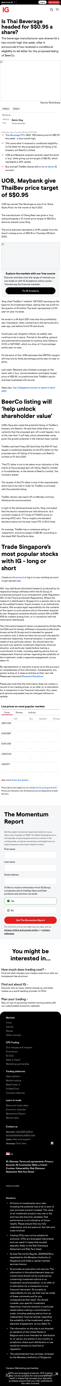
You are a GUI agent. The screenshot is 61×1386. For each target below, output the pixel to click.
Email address (11, 874)
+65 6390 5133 (23, 1131)
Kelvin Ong (17, 120)
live (43, 166)
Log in (42, 2)
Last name (9, 861)
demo (51, 166)
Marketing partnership (27, 1368)
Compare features (15, 1092)
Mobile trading (13, 1080)
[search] (51, 10)
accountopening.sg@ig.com (20, 1135)
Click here (21, 1143)
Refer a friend (39, 1164)
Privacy (49, 1161)
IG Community (23, 1164)
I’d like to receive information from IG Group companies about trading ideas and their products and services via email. (27, 890)
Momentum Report (15, 1113)
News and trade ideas (17, 1105)
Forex (7, 712)
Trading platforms (15, 1071)
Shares (16, 108)
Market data (12, 1117)
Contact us (11, 1126)
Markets (10, 1017)
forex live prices (20, 780)
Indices (6, 108)
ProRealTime (12, 1088)
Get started (54, 2)
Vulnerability (22, 1168)
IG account (18, 577)
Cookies (10, 1168)
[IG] (6, 9)
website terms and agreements (43, 787)
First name (9, 849)
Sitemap (14, 1161)
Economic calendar (16, 1109)
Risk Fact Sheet (26, 1171)
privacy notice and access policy (21, 930)
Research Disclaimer (32, 676)
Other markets (13, 1035)
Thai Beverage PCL (15, 135)
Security (10, 1164)
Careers (10, 1368)
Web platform (13, 1076)
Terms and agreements (31, 1161)
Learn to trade (13, 1100)
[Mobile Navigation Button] (57, 10)
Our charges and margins (19, 1047)
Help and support (21, 1139)
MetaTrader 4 (13, 1084)
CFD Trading (12, 1042)
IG (7, 1161)
